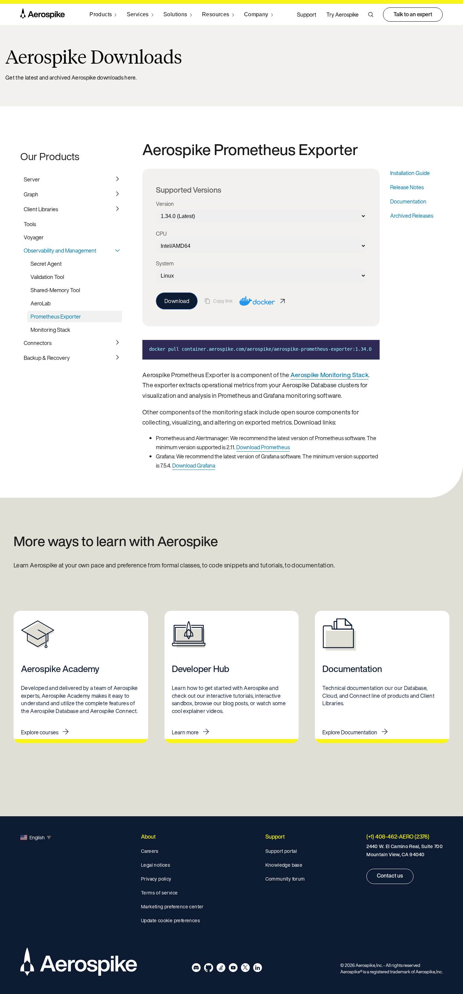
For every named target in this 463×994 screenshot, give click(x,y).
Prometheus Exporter (56, 316)
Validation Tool (47, 277)
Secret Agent (46, 264)
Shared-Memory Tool (55, 290)
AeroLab (41, 303)
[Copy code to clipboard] (369, 349)
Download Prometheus (263, 447)
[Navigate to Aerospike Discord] (196, 968)
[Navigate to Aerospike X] (245, 968)
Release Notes (407, 187)
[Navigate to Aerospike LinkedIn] (257, 968)
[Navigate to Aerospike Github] (208, 968)
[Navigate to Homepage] (42, 14)
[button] (370, 14)
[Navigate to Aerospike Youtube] (233, 968)
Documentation (408, 201)
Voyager (34, 237)
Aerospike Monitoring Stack (329, 374)
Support (306, 14)
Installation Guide (410, 173)
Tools (30, 224)
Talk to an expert (413, 14)
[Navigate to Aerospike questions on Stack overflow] (220, 968)
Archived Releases (411, 216)
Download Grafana (193, 465)
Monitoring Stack (50, 330)
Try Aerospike (342, 14)
